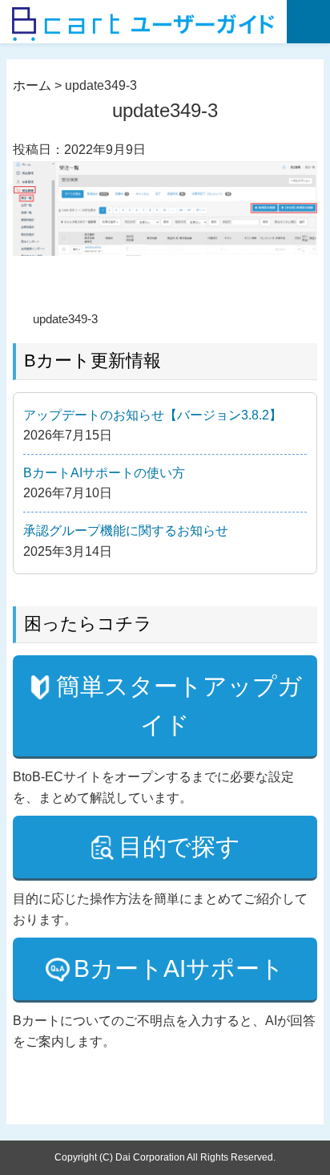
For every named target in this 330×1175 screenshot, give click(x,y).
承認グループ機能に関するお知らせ (125, 530)
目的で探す (179, 846)
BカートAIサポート (179, 968)
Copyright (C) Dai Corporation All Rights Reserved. (165, 1157)
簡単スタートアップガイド (179, 705)
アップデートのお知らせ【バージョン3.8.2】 (152, 415)
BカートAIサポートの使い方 (104, 473)
